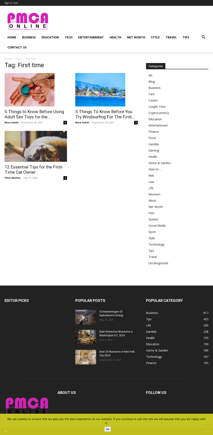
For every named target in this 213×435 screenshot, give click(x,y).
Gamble (154, 144)
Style (155, 37)
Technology (156, 244)
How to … (155, 169)
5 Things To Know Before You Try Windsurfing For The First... (105, 114)
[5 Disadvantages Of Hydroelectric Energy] (85, 317)
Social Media (157, 226)
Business (29, 37)
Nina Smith (12, 122)
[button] (203, 38)
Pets (152, 213)
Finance (154, 132)
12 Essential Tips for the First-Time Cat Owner (34, 169)
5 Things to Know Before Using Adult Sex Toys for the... (34, 114)
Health (115, 37)
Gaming (154, 150)
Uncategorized (158, 263)
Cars (152, 94)
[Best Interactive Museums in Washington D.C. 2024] (85, 337)
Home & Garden (160, 163)
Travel (171, 37)
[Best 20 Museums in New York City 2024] (85, 357)
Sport (152, 232)
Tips (186, 37)
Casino (153, 100)
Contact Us (17, 47)
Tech (68, 37)
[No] (208, 424)
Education (50, 37)
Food (152, 138)
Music (152, 200)
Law (151, 182)
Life (151, 188)
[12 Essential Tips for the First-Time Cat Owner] (36, 146)
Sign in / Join (11, 2)
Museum (154, 194)
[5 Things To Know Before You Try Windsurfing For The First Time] (106, 89)
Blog (152, 81)
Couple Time (157, 107)
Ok (107, 429)
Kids (151, 175)
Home (11, 37)
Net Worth (136, 37)
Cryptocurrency (159, 113)
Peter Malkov (13, 177)
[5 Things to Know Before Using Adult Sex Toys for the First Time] (36, 89)
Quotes (154, 219)
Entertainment (91, 37)
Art (150, 75)
